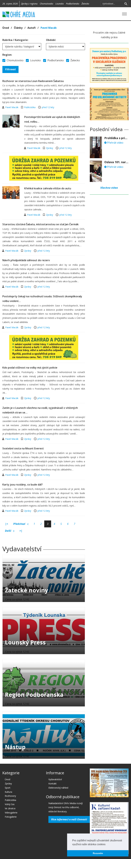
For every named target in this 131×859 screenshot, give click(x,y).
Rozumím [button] (98, 853)
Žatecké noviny (26, 590)
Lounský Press (25, 642)
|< (6, 524)
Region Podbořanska (34, 694)
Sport (7, 787)
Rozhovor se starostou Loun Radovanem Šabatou (33, 81)
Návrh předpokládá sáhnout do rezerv (26, 260)
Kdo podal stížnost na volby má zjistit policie (29, 367)
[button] (106, 844)
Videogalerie (11, 812)
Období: (51, 40)
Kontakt (52, 783)
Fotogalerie (11, 816)
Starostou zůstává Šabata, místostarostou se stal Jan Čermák (40, 224)
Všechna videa (109, 187)
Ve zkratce (10, 808)
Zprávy (49, 148)
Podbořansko (72, 3)
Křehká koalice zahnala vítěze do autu (47, 188)
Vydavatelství (55, 779)
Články (18, 28)
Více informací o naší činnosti (69, 819)
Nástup (15, 747)
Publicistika (29, 107)
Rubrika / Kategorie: (15, 40)
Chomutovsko (46, 3)
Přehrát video (114, 142)
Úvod (5, 28)
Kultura (8, 791)
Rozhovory (10, 795)
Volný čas (10, 804)
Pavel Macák (12, 107)
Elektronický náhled (58, 787)
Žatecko (85, 3)
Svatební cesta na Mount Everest (23, 448)
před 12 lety (48, 107)
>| (20, 531)
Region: (7, 54)
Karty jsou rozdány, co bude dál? (22, 484)
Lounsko (59, 3)
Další (8, 531)
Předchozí (19, 524)
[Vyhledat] (125, 3)
